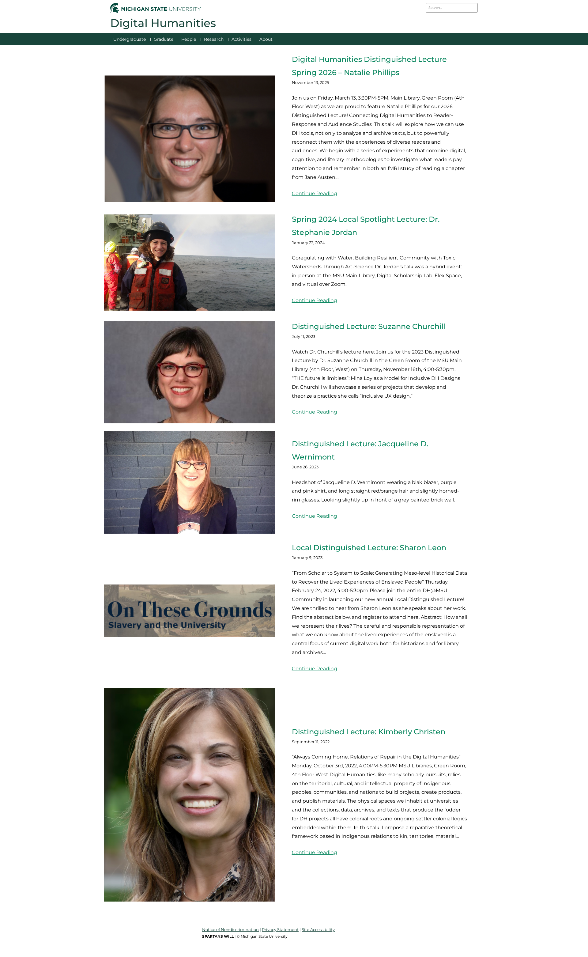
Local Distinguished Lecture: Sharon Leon (369, 547)
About (266, 39)
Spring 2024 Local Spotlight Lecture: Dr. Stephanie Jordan (365, 226)
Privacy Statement (280, 929)
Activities (241, 39)
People (188, 39)
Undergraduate (129, 39)
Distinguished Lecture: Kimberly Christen (368, 731)
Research (214, 39)
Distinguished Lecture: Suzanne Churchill (369, 326)
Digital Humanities (163, 23)
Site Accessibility (318, 929)
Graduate (163, 39)
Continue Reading (314, 193)
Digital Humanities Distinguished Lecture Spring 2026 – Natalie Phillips (369, 66)
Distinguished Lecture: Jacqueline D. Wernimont (360, 450)
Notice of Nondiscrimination (230, 929)
